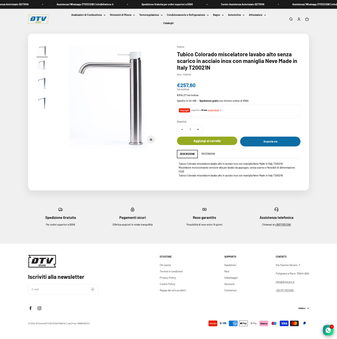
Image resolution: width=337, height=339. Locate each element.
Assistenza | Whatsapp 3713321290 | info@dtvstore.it (79, 4)
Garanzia (229, 284)
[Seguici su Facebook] (30, 308)
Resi (226, 271)
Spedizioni (230, 265)
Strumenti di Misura (120, 14)
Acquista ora (270, 141)
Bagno (216, 14)
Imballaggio (231, 277)
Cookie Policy (167, 284)
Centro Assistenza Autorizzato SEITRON (237, 4)
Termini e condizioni (171, 271)
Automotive (234, 14)
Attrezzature (255, 14)
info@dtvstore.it (285, 281)
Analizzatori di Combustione (86, 14)
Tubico (180, 46)
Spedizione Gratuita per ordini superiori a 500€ (162, 4)
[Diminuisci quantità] (182, 129)
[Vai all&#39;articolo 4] (42, 101)
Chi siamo (165, 265)
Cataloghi (168, 23)
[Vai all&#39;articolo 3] (42, 82)
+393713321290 (283, 224)
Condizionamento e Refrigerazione (186, 14)
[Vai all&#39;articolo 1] (42, 51)
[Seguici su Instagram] (39, 308)
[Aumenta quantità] (198, 129)
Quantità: (182, 121)
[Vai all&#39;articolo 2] (42, 65)
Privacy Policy (168, 277)
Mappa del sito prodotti (173, 290)
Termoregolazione (149, 14)
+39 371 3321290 (285, 290)
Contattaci (230, 290)
